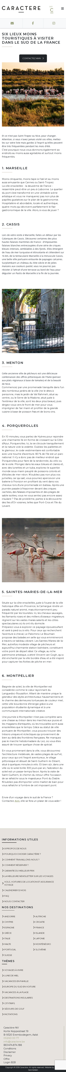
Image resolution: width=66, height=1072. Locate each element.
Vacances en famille (16, 981)
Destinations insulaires (18, 997)
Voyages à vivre (13, 970)
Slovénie (40, 949)
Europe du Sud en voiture (20, 986)
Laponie (40, 938)
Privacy (8, 1055)
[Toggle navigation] (61, 9)
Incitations (11, 1014)
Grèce (8, 933)
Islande (40, 933)
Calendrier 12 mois (15, 890)
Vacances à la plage (16, 992)
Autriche (40, 916)
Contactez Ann (31, 58)
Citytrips (9, 1003)
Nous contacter (14, 901)
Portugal (10, 949)
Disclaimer (10, 1052)
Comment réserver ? (16, 865)
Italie (7, 938)
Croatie (40, 922)
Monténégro (43, 944)
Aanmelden (33, 1070)
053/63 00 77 (11, 1038)
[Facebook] (33, 23)
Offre (7, 1059)
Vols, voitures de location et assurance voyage (29, 883)
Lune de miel (11, 975)
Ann (17, 801)
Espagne (9, 927)
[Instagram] (54, 23)
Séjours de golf (14, 1008)
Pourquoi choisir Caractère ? (22, 854)
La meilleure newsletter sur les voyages (28, 876)
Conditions (10, 1048)
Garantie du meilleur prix (19, 870)
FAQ (6, 896)
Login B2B (10, 1062)
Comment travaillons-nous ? (21, 859)
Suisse (8, 955)
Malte (7, 944)
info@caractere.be (14, 1041)
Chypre (8, 922)
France (39, 927)
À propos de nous (15, 848)
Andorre (9, 916)
